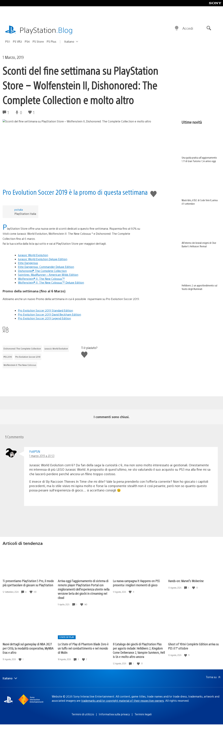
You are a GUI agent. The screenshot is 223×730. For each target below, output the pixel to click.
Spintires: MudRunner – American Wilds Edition (48, 274)
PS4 (27, 41)
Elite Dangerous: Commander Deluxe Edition (46, 267)
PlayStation (46, 30)
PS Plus (51, 41)
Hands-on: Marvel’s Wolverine (186, 581)
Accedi (187, 28)
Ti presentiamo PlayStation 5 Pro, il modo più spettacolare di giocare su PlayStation (28, 583)
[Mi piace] (31, 592)
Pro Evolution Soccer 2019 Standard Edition (45, 310)
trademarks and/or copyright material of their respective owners (122, 700)
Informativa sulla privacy (114, 714)
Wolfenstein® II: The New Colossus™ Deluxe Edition (51, 282)
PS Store (38, 41)
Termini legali (143, 714)
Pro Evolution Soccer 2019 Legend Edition (44, 318)
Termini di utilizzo (82, 714)
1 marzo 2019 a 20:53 (41, 456)
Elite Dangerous (28, 263)
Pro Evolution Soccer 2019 (27, 356)
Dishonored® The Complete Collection (42, 271)
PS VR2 (17, 41)
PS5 (7, 41)
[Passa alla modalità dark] (176, 28)
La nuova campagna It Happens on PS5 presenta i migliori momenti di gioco (136, 583)
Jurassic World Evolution (33, 255)
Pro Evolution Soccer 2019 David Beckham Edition (49, 314)
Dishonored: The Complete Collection (22, 348)
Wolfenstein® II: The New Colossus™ (41, 278)
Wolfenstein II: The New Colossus (19, 365)
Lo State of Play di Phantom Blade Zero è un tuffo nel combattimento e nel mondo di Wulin (83, 648)
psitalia (18, 209)
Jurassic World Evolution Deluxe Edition (42, 259)
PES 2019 (7, 356)
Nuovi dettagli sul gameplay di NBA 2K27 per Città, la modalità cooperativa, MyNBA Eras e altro (28, 648)
